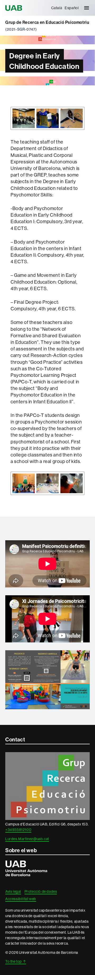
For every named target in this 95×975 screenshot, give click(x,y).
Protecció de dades (41, 891)
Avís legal (13, 891)
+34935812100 (18, 829)
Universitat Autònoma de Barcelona (14, 7)
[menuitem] (57, 7)
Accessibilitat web (20, 898)
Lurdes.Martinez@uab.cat (27, 838)
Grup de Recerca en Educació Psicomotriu (47, 22)
